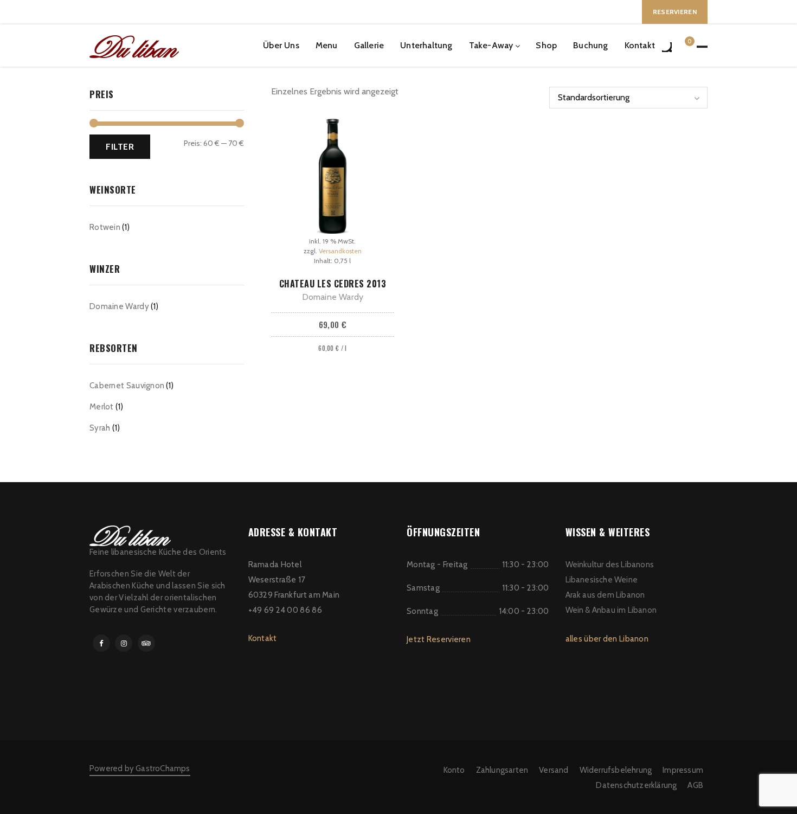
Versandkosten (340, 251)
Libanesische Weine (601, 580)
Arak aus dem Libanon (605, 595)
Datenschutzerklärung (636, 785)
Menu (327, 45)
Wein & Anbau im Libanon (611, 610)
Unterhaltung (426, 45)
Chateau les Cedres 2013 (333, 283)
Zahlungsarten (502, 770)
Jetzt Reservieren (439, 639)
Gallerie (369, 45)
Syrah (100, 428)
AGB (695, 785)
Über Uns (281, 45)
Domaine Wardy (119, 306)
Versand (553, 770)
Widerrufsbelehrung (616, 770)
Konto (454, 770)
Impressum (683, 770)
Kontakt (640, 45)
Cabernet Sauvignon (126, 385)
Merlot (101, 407)
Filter (120, 146)
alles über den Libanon (607, 639)
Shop (546, 45)
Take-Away (491, 45)
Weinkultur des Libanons (609, 564)
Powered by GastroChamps (139, 768)
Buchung (590, 45)
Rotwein (104, 227)
